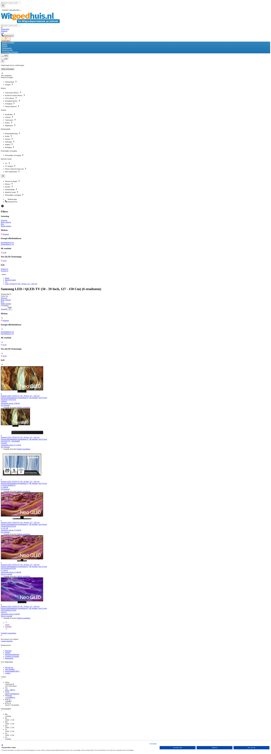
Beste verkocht (6, 222)
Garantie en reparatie (12, 656)
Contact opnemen (7, 641)
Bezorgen (8, 651)
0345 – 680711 (10, 690)
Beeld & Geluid (7, 50)
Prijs (2, 224)
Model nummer (6, 226)
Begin (7, 278)
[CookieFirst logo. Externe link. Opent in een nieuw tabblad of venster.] (2, 745)
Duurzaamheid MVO (12, 671)
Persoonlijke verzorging (10, 52)
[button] (135, 316)
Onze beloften (10, 669)
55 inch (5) (4, 271)
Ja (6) (4, 252)
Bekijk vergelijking (23, 407)
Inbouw (4, 44)
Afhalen (7, 653)
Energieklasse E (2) (7, 242)
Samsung (5, 234)
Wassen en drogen (8, 42)
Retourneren (9, 658)
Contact (7, 673)
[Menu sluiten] (3, 5)
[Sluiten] (2, 61)
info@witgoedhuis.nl (12, 694)
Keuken (4, 46)
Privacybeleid (153, 743)
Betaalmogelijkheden (12, 654)
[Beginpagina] (30, 22)
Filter (9, 308)
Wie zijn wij (9, 667)
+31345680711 (10, 697)
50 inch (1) (4, 269)
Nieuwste (4, 220)
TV (6, 282)
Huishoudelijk (7, 48)
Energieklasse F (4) (7, 244)
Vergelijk (4, 309)
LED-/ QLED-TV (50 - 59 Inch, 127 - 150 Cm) (21, 284)
